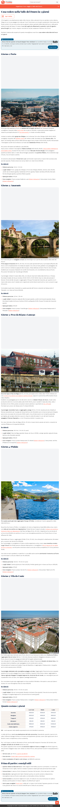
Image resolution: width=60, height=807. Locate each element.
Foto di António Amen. (52, 257)
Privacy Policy (49, 805)
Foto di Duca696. (53, 391)
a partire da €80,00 (22, 753)
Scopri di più (52, 47)
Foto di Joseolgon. (53, 652)
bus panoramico (24, 132)
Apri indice (8, 16)
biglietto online (20, 138)
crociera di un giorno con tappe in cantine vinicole (18, 395)
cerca (57, 2)
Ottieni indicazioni (34, 179)
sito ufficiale (46, 404)
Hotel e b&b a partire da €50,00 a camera (23, 756)
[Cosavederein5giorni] (6, 2)
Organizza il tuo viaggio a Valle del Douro (29, 6)
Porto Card (20, 130)
